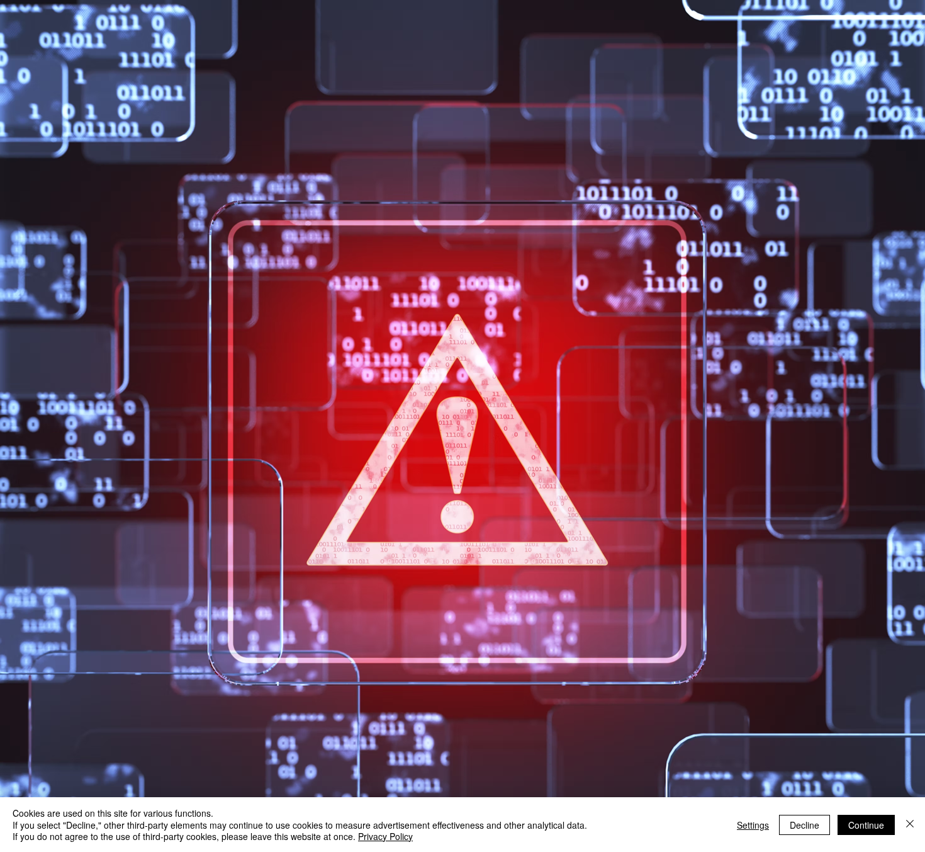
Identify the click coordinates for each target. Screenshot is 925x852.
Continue (866, 825)
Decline (804, 825)
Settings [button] (753, 825)
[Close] (909, 824)
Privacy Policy (385, 836)
